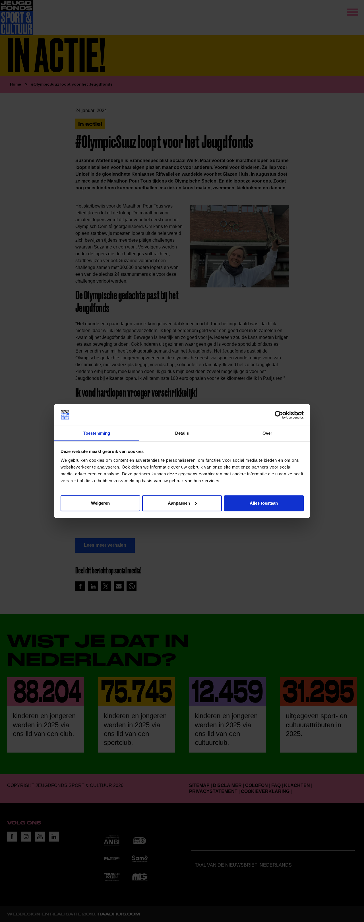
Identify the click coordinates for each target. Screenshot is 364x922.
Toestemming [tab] (96, 433)
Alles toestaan (264, 503)
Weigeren (100, 503)
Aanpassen (179, 503)
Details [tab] (182, 433)
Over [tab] (267, 433)
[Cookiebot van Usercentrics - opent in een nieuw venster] (279, 415)
